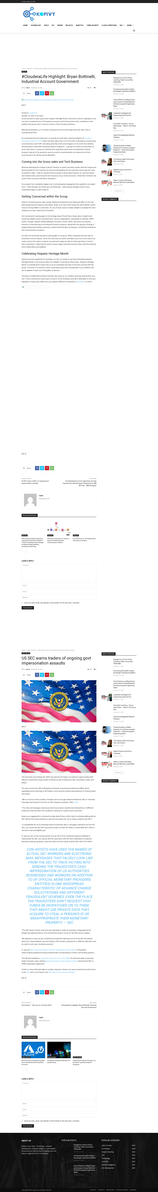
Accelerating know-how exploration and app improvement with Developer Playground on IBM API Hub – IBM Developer (79, 483)
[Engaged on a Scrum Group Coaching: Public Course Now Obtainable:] (107, 80)
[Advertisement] (79, 49)
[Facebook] (37, 93)
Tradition (32, 113)
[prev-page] (23, 551)
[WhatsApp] (52, 93)
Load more (118, 191)
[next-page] (26, 551)
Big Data (29, 68)
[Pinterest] (47, 93)
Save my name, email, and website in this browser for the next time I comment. (52, 603)
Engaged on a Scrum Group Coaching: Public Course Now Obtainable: (123, 80)
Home (23, 68)
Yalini (28, 88)
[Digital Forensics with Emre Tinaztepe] (107, 172)
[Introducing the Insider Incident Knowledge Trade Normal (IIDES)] (107, 92)
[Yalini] (23, 88)
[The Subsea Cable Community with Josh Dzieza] (107, 162)
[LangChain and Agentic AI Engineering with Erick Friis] (107, 116)
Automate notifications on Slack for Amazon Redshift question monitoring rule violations (58, 540)
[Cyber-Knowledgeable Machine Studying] (107, 137)
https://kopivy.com (44, 498)
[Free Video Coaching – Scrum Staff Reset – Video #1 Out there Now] (107, 126)
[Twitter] (42, 93)
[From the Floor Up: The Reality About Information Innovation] (84, 528)
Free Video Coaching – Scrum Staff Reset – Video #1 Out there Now (124, 126)
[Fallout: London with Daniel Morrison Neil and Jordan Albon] (107, 183)
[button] (133, 30)
